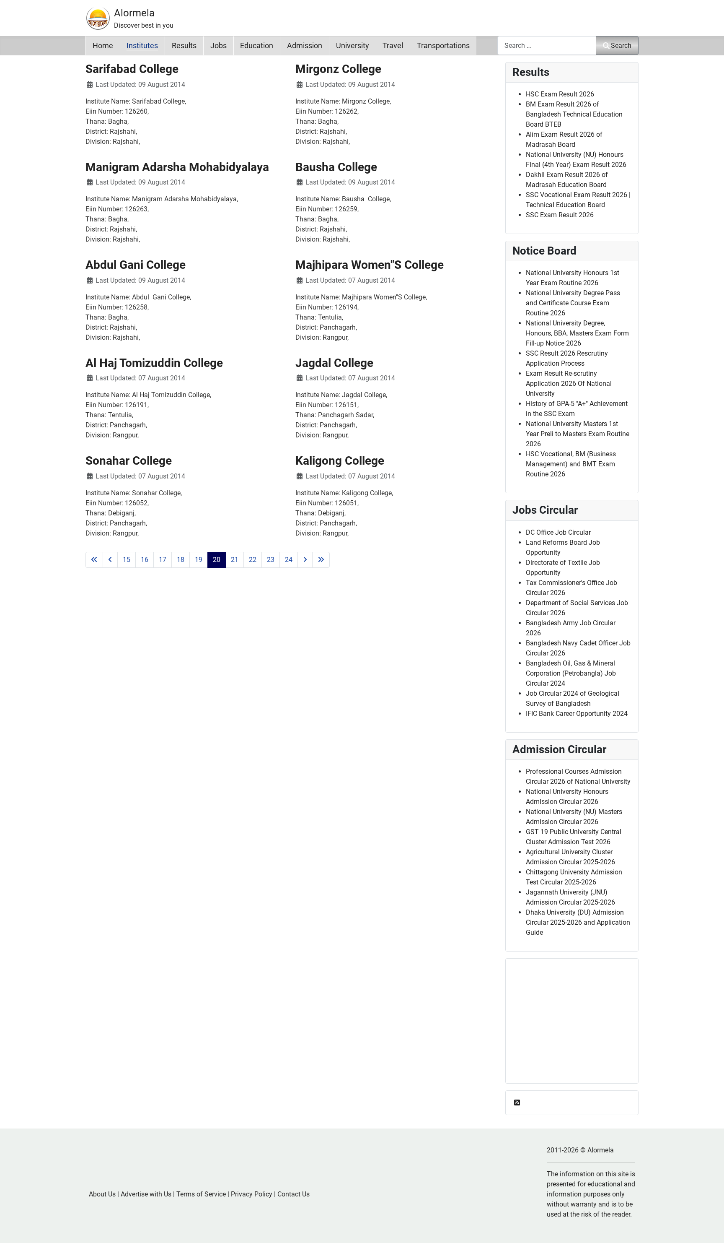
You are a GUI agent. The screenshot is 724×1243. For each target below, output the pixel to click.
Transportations (443, 46)
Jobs (218, 46)
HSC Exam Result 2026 (560, 94)
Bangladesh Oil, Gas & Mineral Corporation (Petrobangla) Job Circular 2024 (571, 673)
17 (162, 560)
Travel (393, 46)
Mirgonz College (338, 69)
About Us (102, 1194)
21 (234, 560)
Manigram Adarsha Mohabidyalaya (177, 167)
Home (103, 46)
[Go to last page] (321, 560)
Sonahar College (128, 461)
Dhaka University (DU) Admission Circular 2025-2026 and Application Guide (578, 922)
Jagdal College (334, 363)
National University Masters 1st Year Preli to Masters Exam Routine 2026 (577, 434)
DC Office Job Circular (558, 532)
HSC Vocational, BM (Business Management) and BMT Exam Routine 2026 (571, 464)
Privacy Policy (251, 1194)
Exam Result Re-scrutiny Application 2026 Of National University (569, 383)
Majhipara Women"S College (369, 265)
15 (126, 560)
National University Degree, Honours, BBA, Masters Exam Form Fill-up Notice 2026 (577, 333)
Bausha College (336, 167)
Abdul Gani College (135, 265)
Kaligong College (339, 461)
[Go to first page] (94, 560)
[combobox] (546, 45)
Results (184, 46)
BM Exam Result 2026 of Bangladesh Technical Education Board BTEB (574, 114)
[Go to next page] (305, 560)
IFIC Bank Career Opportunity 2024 (577, 714)
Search (621, 45)
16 (144, 560)
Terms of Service (201, 1194)
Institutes (142, 46)
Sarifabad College (131, 69)
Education (256, 46)
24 (288, 560)
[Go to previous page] (110, 560)
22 (252, 560)
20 (216, 560)
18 (180, 560)
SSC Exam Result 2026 (560, 215)
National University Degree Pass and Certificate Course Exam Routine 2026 (573, 303)
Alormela (134, 13)
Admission (304, 46)
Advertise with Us (146, 1194)
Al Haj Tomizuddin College (154, 363)
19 (198, 560)
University (352, 46)
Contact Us (293, 1194)
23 (270, 560)
